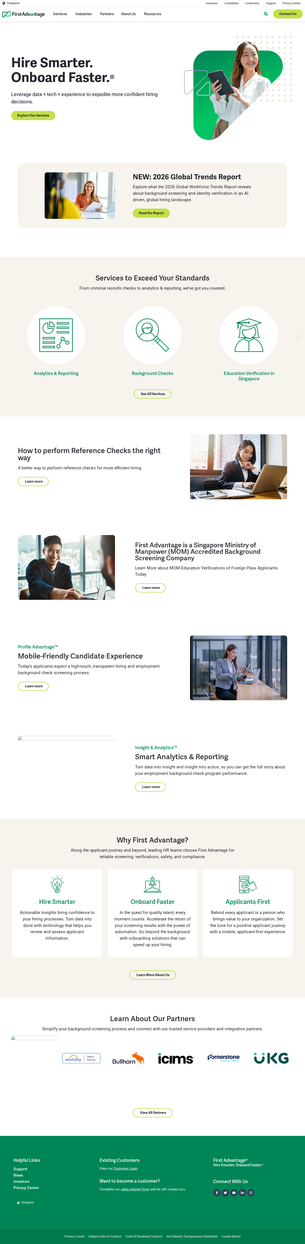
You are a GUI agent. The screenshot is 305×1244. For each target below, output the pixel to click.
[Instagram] (251, 1192)
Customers (252, 3)
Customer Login (126, 1169)
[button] (147, 337)
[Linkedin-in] (242, 1192)
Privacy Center (291, 3)
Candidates (231, 3)
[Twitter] (225, 1192)
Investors (212, 3)
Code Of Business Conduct (143, 1236)
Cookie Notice (231, 1236)
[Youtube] (234, 1192)
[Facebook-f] (217, 1192)
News (18, 1175)
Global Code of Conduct (105, 1236)
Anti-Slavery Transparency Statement (192, 1236)
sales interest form (135, 1189)
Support (271, 3)
